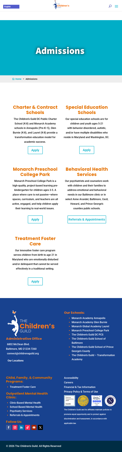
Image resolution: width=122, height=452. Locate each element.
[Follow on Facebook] (8, 427)
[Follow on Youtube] (34, 427)
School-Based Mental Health (26, 406)
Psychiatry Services (21, 411)
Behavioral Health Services (87, 172)
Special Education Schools (87, 110)
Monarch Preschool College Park (90, 330)
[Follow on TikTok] (27, 427)
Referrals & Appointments (86, 219)
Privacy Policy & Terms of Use (81, 391)
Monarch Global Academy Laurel (90, 326)
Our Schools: (74, 312)
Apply (35, 150)
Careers (68, 382)
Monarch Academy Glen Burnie (89, 322)
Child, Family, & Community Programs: (29, 379)
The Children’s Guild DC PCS (87, 334)
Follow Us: (14, 421)
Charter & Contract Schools (35, 110)
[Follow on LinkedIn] (21, 427)
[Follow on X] (40, 427)
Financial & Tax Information (79, 387)
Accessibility (71, 377)
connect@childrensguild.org (23, 353)
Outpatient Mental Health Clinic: (27, 395)
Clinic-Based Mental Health (25, 402)
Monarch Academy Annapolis (88, 318)
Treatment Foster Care (35, 241)
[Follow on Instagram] (14, 427)
